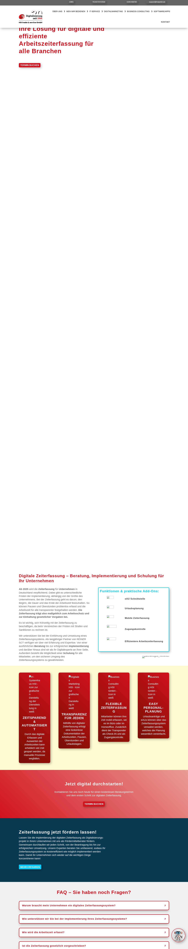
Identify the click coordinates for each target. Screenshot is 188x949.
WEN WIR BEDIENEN (75, 11)
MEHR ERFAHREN (30, 867)
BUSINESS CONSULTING (138, 11)
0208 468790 (132, 2)
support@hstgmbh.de (157, 2)
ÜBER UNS (57, 11)
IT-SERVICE (94, 11)
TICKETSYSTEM (98, 2)
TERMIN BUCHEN (29, 65)
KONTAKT (165, 22)
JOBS (71, 2)
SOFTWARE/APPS (162, 11)
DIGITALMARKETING (113, 11)
